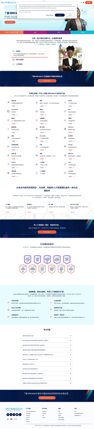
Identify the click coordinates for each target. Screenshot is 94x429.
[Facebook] (14, 414)
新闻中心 (28, 419)
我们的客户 (44, 411)
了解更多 (14, 106)
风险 (59, 32)
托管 (43, 415)
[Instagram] (20, 414)
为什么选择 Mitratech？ (31, 411)
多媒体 (59, 415)
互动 (75, 411)
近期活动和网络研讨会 (78, 413)
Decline (70, 15)
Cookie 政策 (68, 425)
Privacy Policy (53, 7)
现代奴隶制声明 (58, 425)
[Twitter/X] (11, 414)
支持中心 (44, 417)
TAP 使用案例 (61, 417)
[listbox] (15, 419)
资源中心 (60, 413)
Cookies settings (49, 15)
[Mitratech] (9, 2)
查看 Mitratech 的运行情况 (47, 397)
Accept (59, 15)
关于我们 (28, 408)
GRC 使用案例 (61, 419)
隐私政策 (52, 425)
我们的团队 (28, 413)
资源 (59, 408)
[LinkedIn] (7, 414)
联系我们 (89, 2)
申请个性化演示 (10, 22)
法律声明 (64, 425)
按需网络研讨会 (77, 415)
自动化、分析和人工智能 (11, 32)
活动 (75, 408)
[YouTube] (17, 414)
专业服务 (44, 413)
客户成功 (44, 408)
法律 (35, 32)
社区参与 (28, 421)
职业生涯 (28, 415)
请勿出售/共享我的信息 (76, 425)
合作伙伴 (28, 417)
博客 (59, 411)
